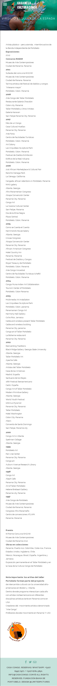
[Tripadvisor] (32, 662)
